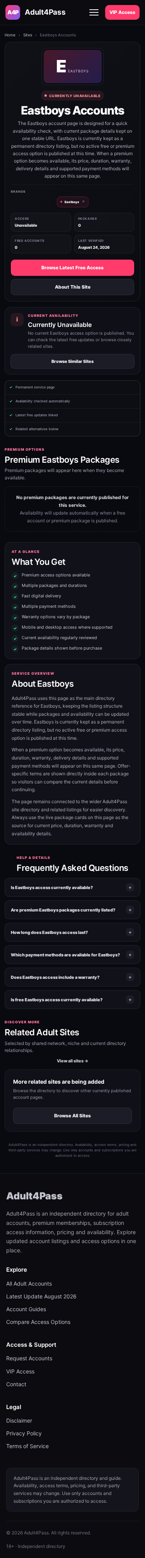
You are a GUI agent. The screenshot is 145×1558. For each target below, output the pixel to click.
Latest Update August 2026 (41, 1296)
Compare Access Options (38, 1322)
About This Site (72, 287)
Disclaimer (19, 1420)
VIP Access (122, 12)
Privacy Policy (24, 1433)
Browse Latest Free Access (72, 267)
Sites (27, 34)
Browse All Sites (72, 1115)
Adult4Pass (34, 1196)
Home (10, 34)
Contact (16, 1384)
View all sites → (73, 1061)
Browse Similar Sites (72, 361)
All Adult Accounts (29, 1283)
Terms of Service (27, 1446)
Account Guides (26, 1309)
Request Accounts (29, 1358)
